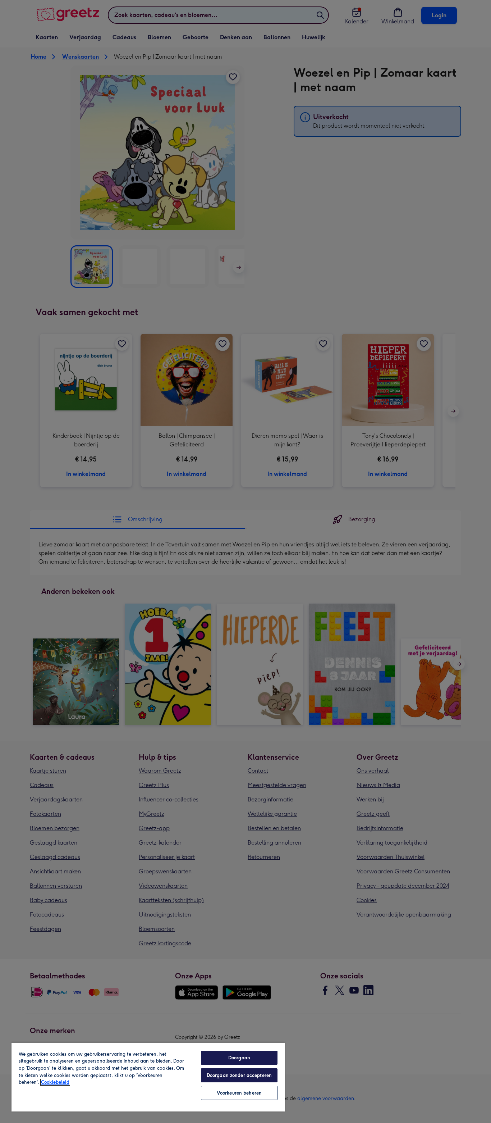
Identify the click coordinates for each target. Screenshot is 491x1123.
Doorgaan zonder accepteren (239, 1075)
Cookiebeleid (55, 1082)
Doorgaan (239, 1057)
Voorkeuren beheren (239, 1093)
